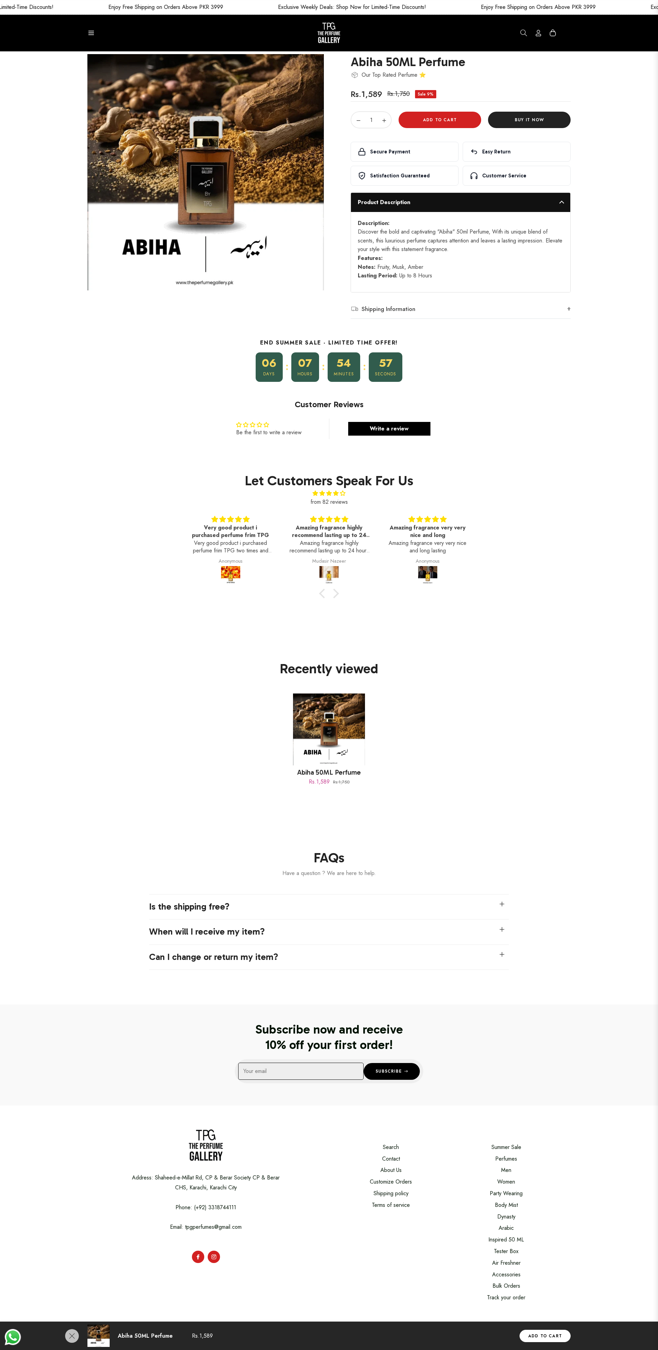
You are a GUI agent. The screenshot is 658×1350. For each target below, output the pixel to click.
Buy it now (529, 120)
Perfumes (506, 1159)
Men (506, 1170)
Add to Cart (545, 1336)
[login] (538, 33)
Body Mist (506, 1205)
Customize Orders (391, 1182)
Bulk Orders (506, 1286)
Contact (391, 1159)
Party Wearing (506, 1193)
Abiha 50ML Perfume (329, 772)
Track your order (506, 1297)
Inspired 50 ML (506, 1239)
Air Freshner (506, 1263)
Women (506, 1182)
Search (391, 1147)
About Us (391, 1170)
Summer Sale (506, 1147)
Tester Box (506, 1251)
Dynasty (506, 1217)
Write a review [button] (389, 429)
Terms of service (391, 1205)
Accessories (506, 1274)
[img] (329, 493)
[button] (523, 32)
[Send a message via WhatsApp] (12, 1337)
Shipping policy (391, 1193)
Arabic (506, 1228)
